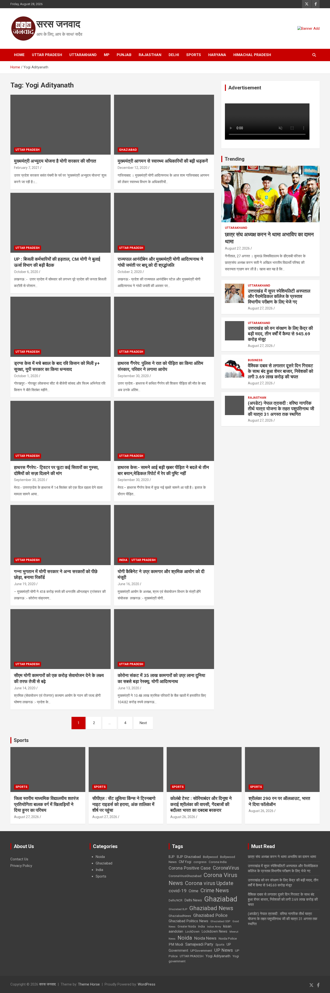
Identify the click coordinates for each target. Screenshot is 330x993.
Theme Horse (89, 984)
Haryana (217, 55)
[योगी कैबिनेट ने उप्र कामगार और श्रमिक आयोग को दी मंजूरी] (164, 535)
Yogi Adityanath (218, 956)
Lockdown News (214, 931)
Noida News (205, 938)
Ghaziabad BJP (178, 909)
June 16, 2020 (128, 584)
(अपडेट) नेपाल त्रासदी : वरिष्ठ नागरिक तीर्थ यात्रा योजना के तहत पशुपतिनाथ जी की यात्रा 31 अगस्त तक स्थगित (281, 408)
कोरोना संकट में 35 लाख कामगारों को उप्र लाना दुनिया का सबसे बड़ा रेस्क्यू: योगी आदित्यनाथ (161, 678)
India (123, 560)
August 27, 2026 (237, 248)
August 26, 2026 (182, 817)
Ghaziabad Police (210, 915)
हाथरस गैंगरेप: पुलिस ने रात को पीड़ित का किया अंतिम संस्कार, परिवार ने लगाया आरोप (160, 366)
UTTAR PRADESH (191, 956)
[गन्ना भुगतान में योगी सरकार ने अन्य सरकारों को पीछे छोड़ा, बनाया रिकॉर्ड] (60, 535)
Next (143, 723)
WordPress (146, 984)
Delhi (174, 55)
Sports (193, 55)
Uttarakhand (83, 55)
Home (19, 55)
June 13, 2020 (128, 688)
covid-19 (178, 890)
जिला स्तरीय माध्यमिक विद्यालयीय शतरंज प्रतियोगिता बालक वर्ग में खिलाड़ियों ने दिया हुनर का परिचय (46, 804)
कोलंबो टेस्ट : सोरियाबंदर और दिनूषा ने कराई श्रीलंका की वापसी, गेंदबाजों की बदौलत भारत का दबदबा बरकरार (201, 804)
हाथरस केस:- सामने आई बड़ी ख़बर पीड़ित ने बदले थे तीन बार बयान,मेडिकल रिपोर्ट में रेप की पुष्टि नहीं (163, 470)
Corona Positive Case (190, 868)
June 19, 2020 (25, 584)
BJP (172, 857)
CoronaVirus (226, 868)
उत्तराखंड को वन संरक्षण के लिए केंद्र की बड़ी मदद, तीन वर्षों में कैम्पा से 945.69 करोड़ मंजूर (280, 333)
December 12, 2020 (132, 168)
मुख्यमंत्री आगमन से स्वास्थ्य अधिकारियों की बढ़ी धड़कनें (163, 161)
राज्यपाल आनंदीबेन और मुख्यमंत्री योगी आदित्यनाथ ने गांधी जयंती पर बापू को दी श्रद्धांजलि (160, 262)
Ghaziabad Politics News (188, 921)
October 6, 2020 (26, 272)
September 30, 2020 (133, 376)
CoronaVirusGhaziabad (185, 876)
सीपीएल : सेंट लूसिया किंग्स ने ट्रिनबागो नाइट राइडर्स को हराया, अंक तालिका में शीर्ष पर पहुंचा (123, 804)
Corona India (218, 862)
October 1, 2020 (26, 376)
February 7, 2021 (26, 168)
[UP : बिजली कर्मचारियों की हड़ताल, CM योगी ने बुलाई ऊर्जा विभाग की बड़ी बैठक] (60, 223)
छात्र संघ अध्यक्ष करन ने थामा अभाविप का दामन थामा (282, 857)
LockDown (192, 931)
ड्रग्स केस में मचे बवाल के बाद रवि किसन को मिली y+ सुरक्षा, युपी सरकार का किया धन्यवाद (57, 366)
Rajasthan (150, 55)
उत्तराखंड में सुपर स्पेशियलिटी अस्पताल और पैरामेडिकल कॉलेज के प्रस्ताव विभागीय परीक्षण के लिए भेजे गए (279, 296)
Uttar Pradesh (47, 55)
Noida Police (228, 938)
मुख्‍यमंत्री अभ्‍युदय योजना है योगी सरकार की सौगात (55, 161)
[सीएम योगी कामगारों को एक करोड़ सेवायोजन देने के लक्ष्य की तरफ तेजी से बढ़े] (60, 639)
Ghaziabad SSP (220, 921)
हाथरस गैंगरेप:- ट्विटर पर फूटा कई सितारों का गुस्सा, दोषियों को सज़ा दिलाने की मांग (56, 470)
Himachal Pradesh (252, 55)
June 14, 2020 (25, 688)
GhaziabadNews (180, 916)
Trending (234, 159)
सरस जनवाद (58, 24)
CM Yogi (185, 862)
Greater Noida (187, 926)
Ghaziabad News (211, 908)
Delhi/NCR (175, 900)
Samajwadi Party (199, 944)
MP (106, 55)
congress (200, 862)
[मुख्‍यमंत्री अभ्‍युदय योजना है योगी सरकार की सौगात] (60, 124)
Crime (193, 891)
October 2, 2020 (130, 272)
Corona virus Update (209, 883)
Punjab (124, 55)
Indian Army (214, 926)
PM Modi (176, 944)
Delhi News (193, 900)
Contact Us (19, 859)
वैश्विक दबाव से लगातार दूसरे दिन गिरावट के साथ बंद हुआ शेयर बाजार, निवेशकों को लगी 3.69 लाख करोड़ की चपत (280, 371)
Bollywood (210, 857)
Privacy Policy (21, 865)
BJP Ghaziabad (189, 857)
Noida (100, 857)
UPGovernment (201, 950)
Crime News (215, 890)
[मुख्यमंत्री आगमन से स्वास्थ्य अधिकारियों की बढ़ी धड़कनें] (164, 124)
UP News (223, 950)
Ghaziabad (128, 149)
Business (255, 360)
